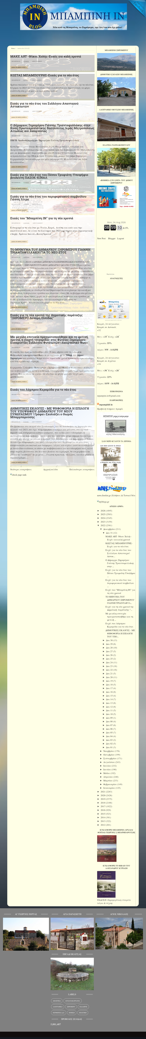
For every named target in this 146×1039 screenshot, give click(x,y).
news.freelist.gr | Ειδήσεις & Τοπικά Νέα (116, 495)
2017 (103, 806)
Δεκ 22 (109, 669)
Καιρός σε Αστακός (107, 327)
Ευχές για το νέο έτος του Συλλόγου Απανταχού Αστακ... (118, 553)
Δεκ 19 (109, 680)
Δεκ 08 (109, 721)
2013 (103, 821)
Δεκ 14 (109, 699)
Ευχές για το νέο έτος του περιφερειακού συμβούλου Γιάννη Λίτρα (48, 197)
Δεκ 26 (109, 655)
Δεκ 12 (109, 706)
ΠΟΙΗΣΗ (72, 1013)
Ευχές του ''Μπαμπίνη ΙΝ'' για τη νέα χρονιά (41, 218)
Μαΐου (107, 773)
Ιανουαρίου (109, 787)
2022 (103, 525)
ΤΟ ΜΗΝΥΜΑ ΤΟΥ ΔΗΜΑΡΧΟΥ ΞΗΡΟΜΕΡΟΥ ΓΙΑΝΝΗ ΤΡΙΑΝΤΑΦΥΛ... (119, 599)
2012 (103, 824)
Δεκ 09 (109, 717)
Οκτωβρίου (109, 754)
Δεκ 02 (109, 743)
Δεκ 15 (109, 695)
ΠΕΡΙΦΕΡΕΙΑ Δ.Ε (58, 1013)
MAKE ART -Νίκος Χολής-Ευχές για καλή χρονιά (45, 56)
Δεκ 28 (109, 647)
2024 (103, 517)
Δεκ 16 (109, 691)
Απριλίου (108, 776)
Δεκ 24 (109, 662)
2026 (103, 510)
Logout (121, 238)
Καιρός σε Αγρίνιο (106, 360)
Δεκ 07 (109, 725)
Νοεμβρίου (109, 751)
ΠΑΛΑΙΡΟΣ (83, 1007)
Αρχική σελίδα (50, 469)
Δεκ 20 (109, 677)
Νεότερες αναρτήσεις (21, 469)
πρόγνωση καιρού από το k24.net (113, 320)
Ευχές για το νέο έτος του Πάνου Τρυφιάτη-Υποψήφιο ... (120, 573)
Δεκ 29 (109, 643)
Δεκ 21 (109, 673)
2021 (103, 791)
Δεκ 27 (109, 651)
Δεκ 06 (109, 728)
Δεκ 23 (109, 666)
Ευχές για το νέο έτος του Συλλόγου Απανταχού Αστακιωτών (44, 105)
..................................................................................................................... (31, 1037)
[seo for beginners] (18, 474)
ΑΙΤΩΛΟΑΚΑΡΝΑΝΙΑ (72, 1001)
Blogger (112, 238)
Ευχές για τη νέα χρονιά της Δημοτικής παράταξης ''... (119, 608)
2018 (103, 802)
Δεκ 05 (109, 732)
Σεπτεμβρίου (110, 758)
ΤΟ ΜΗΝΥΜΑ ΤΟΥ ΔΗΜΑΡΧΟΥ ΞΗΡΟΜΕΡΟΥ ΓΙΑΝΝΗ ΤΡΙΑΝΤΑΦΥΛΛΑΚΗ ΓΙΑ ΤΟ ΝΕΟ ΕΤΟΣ (50, 251)
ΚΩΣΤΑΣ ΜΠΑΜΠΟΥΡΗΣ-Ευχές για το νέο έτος (44, 75)
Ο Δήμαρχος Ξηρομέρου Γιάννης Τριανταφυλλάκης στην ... (119, 563)
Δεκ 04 (109, 736)
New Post (102, 238)
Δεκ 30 (109, 640)
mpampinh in (106, 404)
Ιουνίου (107, 769)
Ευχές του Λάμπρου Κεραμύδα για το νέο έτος (43, 390)
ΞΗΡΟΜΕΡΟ (71, 1007)
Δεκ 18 (109, 684)
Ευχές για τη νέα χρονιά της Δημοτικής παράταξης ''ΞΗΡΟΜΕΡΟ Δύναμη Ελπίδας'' (46, 316)
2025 (103, 514)
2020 (103, 795)
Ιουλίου (107, 765)
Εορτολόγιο (110, 274)
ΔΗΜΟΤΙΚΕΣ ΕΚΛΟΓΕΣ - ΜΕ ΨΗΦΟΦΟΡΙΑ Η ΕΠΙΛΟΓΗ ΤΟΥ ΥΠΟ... (120, 633)
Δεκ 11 (109, 710)
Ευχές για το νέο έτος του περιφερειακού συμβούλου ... (119, 583)
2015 (103, 813)
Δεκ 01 (109, 747)
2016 (103, 810)
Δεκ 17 (109, 688)
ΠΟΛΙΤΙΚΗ (82, 1013)
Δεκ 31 (109, 532)
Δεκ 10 (109, 714)
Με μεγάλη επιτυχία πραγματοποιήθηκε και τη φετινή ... (119, 616)
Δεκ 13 (109, 702)
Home (13, 48)
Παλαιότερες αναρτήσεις (82, 469)
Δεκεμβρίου (109, 529)
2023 (103, 521)
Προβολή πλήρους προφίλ (110, 408)
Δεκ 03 (109, 739)
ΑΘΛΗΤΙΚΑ (57, 1001)
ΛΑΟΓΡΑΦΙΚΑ (57, 1007)
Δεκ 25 (109, 658)
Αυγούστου (109, 762)
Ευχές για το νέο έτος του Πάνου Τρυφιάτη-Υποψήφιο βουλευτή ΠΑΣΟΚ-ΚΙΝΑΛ (49, 176)
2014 (103, 817)
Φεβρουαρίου (110, 784)
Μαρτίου (108, 780)
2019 (103, 798)
